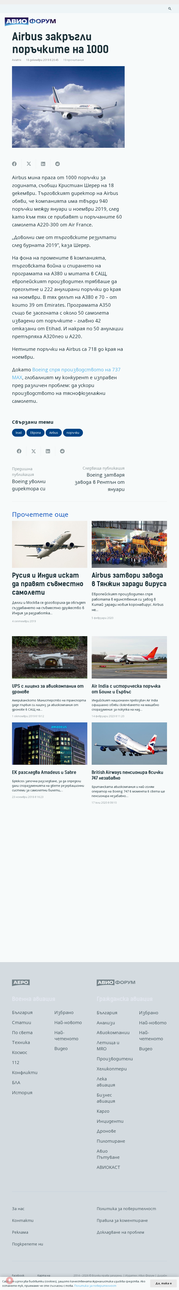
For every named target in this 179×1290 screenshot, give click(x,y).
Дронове (106, 1131)
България (22, 1012)
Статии (21, 1022)
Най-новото (68, 1022)
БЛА (16, 1082)
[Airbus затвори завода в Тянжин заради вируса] (129, 572)
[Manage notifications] (9, 1280)
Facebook (18, 1275)
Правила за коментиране (122, 1220)
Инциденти (110, 1121)
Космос (19, 1052)
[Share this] (14, 164)
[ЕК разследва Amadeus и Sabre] (49, 760)
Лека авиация (106, 1082)
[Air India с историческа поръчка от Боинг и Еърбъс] (129, 677)
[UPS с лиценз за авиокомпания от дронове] (49, 677)
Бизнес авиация (106, 1098)
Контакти (23, 1220)
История (22, 1092)
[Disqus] (89, 880)
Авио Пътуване (108, 1154)
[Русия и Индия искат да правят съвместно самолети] (49, 572)
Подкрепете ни (27, 1244)
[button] (169, 8)
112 (15, 1062)
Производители (115, 1059)
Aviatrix (16, 60)
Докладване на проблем (120, 1232)
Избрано (64, 1012)
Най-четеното (66, 1036)
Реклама (20, 1232)
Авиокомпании (113, 1032)
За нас (18, 1208)
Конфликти (25, 1072)
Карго (103, 1111)
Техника (21, 1042)
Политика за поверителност (126, 1208)
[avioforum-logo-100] (30, 21)
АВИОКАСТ (108, 1167)
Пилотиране (111, 1141)
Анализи (106, 1023)
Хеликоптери (112, 1069)
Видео (61, 1048)
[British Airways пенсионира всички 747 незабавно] (129, 763)
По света (22, 1032)
